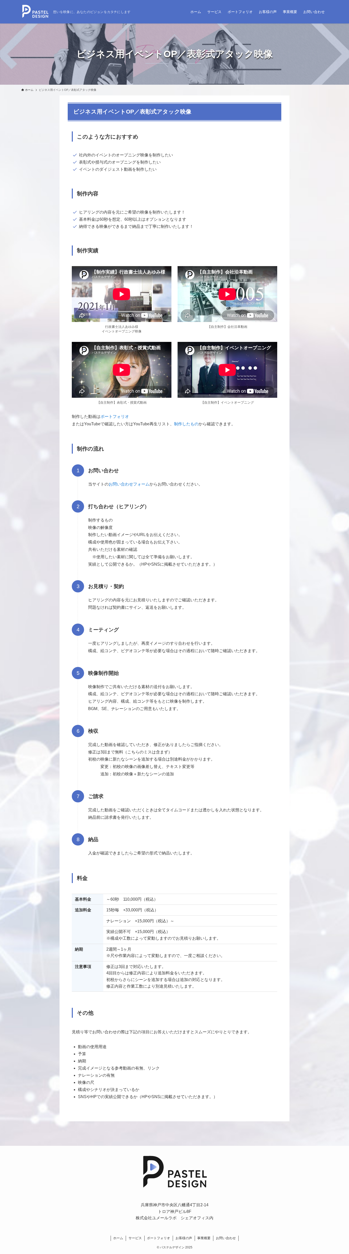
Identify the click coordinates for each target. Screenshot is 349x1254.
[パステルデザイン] (35, 11)
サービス (135, 1238)
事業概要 (204, 1238)
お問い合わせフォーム (129, 484)
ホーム (118, 1238)
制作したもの (186, 424)
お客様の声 (184, 1238)
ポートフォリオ (114, 416)
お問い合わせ (226, 1238)
